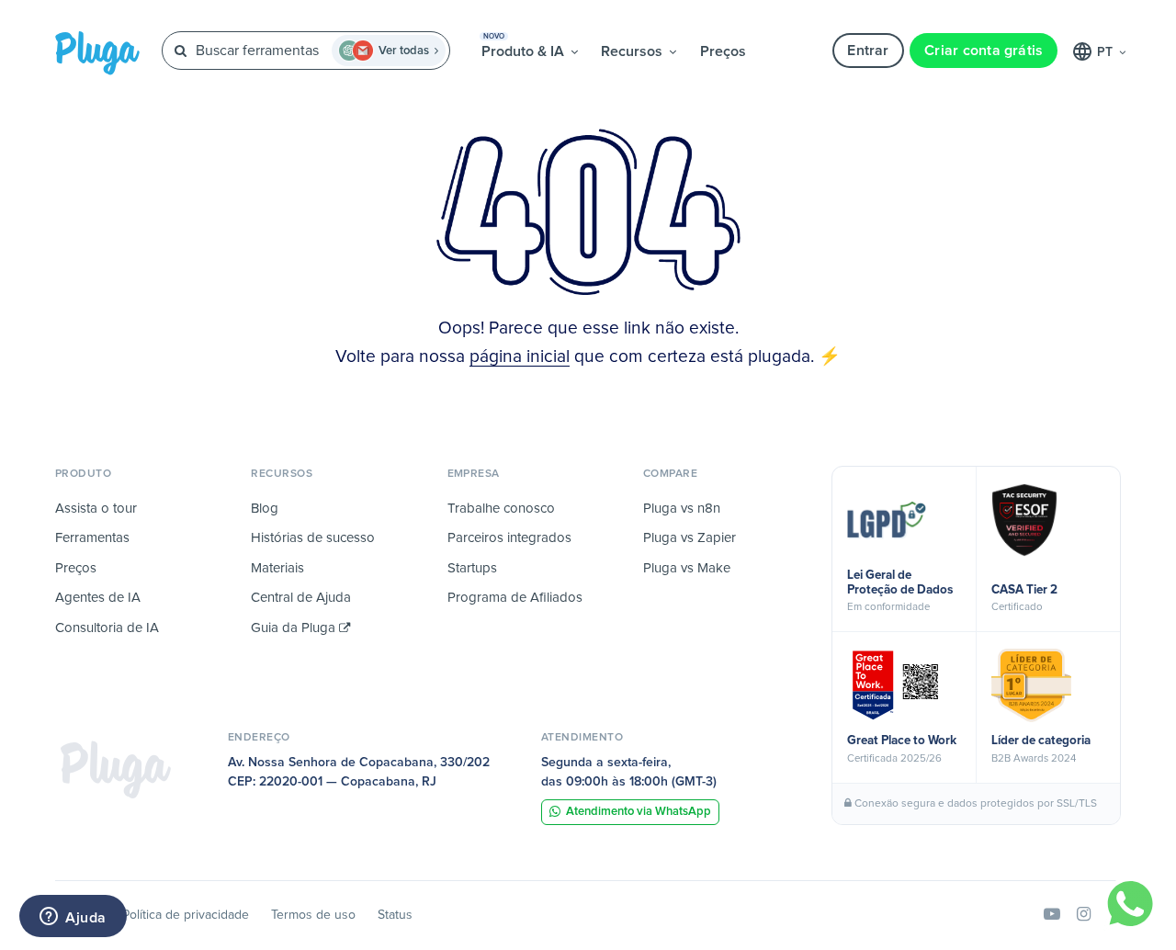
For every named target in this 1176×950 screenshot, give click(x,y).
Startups (472, 568)
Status (395, 915)
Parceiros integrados (509, 538)
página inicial (519, 357)
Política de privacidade (185, 915)
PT (1106, 52)
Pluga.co (97, 53)
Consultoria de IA (107, 628)
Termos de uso (313, 915)
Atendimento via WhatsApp (638, 812)
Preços (723, 51)
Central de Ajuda (301, 598)
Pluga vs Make (686, 568)
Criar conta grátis (983, 50)
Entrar (867, 50)
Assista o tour (96, 508)
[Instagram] (1084, 915)
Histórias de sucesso (313, 538)
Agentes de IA (98, 598)
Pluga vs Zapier (689, 538)
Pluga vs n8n (681, 508)
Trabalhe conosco (501, 508)
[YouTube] (1052, 915)
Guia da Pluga (295, 628)
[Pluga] (115, 769)
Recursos (633, 51)
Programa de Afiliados (514, 598)
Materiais (277, 568)
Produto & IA (524, 46)
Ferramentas (92, 538)
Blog (264, 508)
